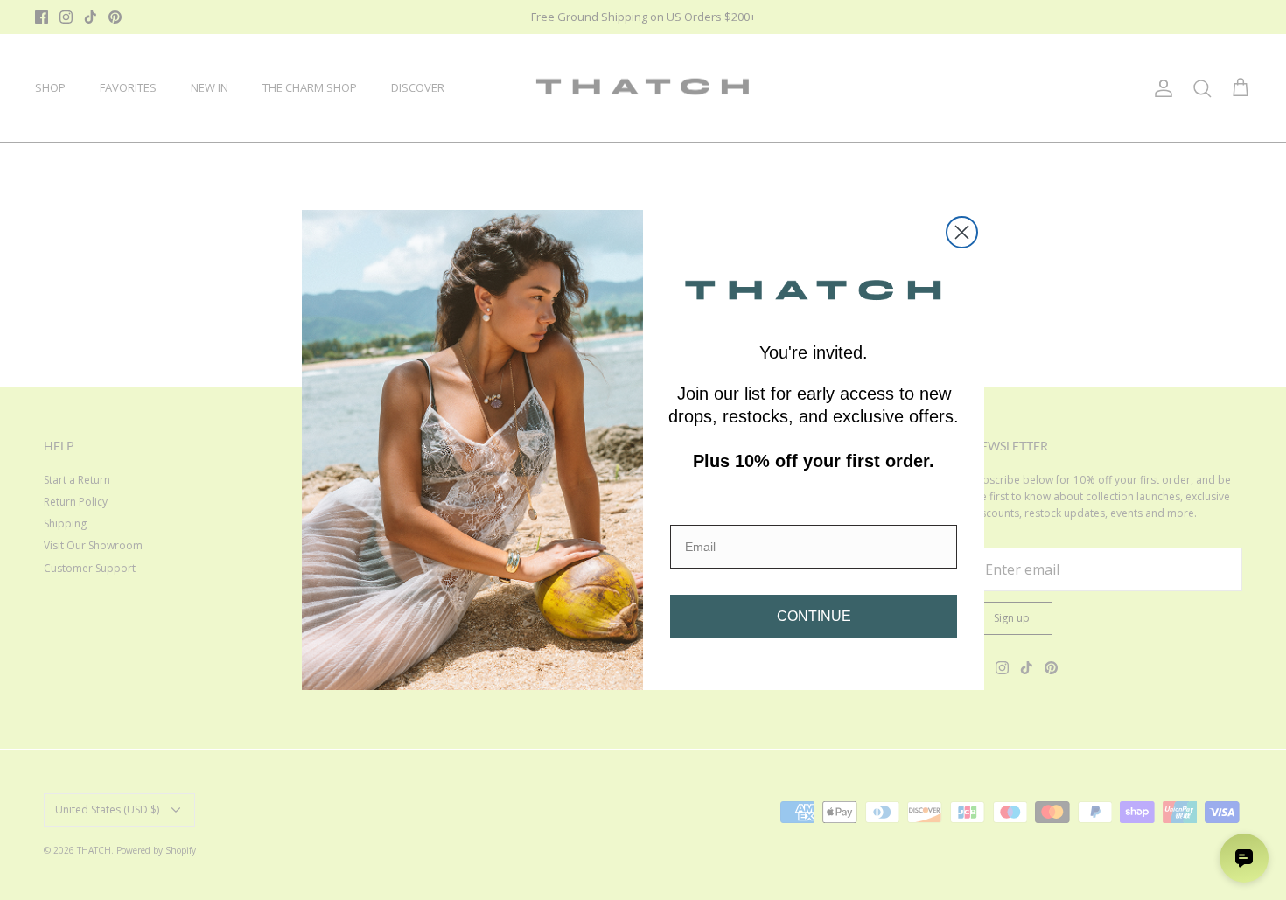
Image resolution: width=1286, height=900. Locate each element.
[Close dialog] (962, 232)
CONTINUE (814, 616)
